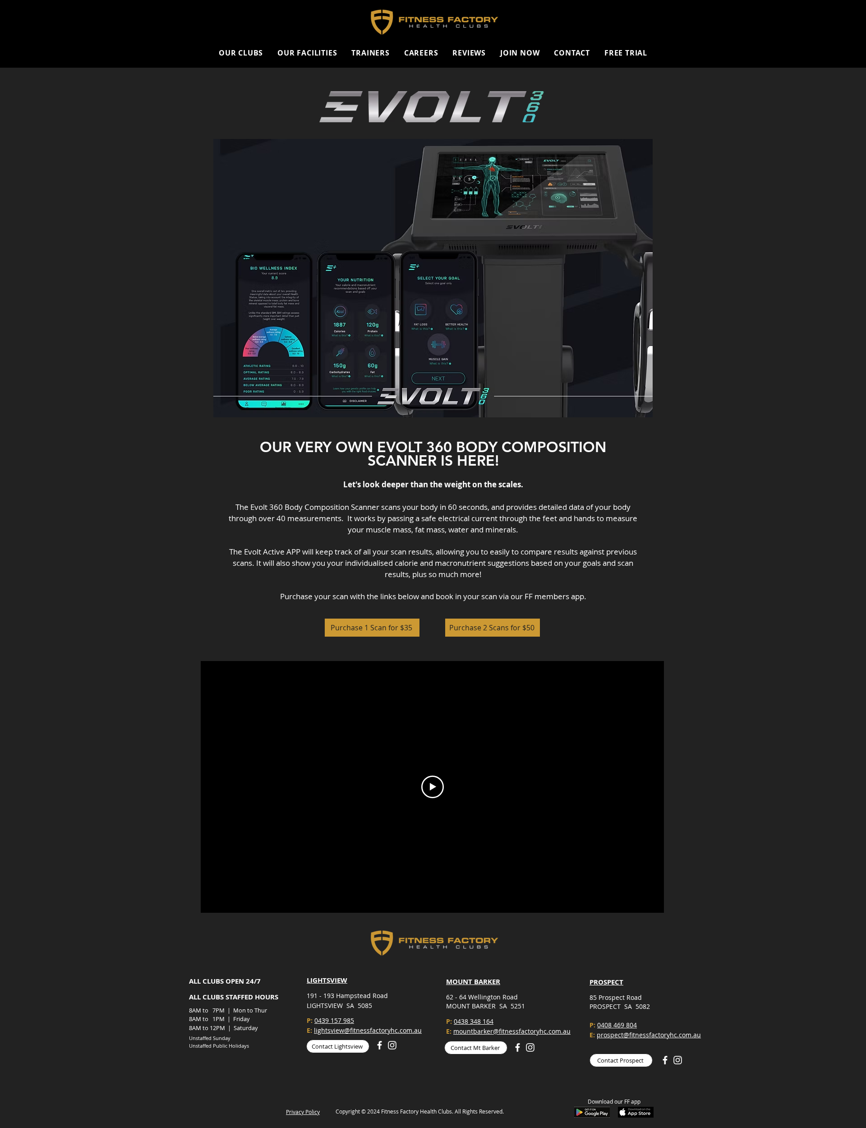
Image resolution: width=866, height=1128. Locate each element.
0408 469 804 (617, 1025)
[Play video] (432, 787)
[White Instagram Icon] (392, 1045)
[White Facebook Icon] (379, 1045)
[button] (240, 52)
